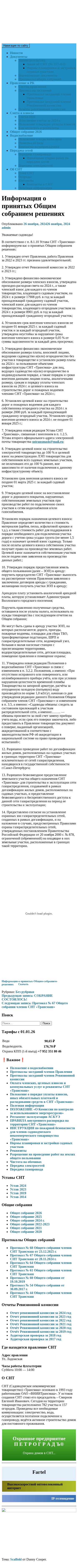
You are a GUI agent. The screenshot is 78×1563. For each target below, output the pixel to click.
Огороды (25, 177)
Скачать (23, 984)
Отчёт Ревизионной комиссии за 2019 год (40, 1331)
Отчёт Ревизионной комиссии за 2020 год (40, 1328)
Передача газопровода (34, 154)
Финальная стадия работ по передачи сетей (48, 160)
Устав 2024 (18, 1185)
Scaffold (16, 1559)
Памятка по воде (31, 143)
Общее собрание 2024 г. (27, 1220)
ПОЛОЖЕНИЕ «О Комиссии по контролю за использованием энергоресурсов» (41, 1111)
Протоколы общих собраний (39, 79)
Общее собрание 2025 (26, 1216)
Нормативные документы (37, 75)
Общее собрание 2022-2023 (30, 1224)
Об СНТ (16, 169)
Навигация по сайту (15, 45)
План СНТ (26, 173)
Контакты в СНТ (40, 184)
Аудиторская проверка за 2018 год (35, 1335)
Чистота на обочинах (26, 1162)
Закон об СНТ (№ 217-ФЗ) (46, 64)
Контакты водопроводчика (38, 146)
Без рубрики (25, 992)
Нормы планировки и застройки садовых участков (51, 69)
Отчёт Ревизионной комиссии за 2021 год (40, 1324)
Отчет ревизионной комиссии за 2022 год (40, 1320)
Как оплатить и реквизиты (38, 128)
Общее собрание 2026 (26, 131)
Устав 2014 (18, 1197)
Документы (18, 56)
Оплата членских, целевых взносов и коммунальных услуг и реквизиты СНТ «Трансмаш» (40, 1086)
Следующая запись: (35, 1005)
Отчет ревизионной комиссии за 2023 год (40, 1316)
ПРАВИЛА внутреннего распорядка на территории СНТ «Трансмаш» (39, 1122)
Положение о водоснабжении (40, 139)
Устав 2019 (18, 1193)
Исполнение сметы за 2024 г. (39, 120)
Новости (16, 53)
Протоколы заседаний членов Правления (41, 1071)
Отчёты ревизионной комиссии (41, 109)
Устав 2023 (18, 1189)
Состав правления (32, 86)
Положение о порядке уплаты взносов (47, 124)
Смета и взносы (22, 113)
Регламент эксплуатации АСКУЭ (35, 1117)
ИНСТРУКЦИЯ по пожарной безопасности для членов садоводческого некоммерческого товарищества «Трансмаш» (42, 1133)
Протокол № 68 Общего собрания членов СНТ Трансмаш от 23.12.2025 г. (41, 1249)
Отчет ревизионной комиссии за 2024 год (40, 1313)
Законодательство (31, 60)
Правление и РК (22, 83)
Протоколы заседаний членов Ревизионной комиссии (49, 103)
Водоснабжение (21, 135)
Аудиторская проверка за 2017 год (35, 1339)
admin (6, 227)
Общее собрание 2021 (26, 1228)
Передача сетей (21, 150)
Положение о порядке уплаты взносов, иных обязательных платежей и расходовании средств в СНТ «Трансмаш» (42, 1098)
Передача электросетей (35, 165)
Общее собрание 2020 (26, 1231)
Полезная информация (35, 188)
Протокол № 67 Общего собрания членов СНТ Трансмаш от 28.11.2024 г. (41, 1257)
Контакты (26, 180)
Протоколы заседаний (34, 90)
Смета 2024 (26, 116)
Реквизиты (18, 1150)
